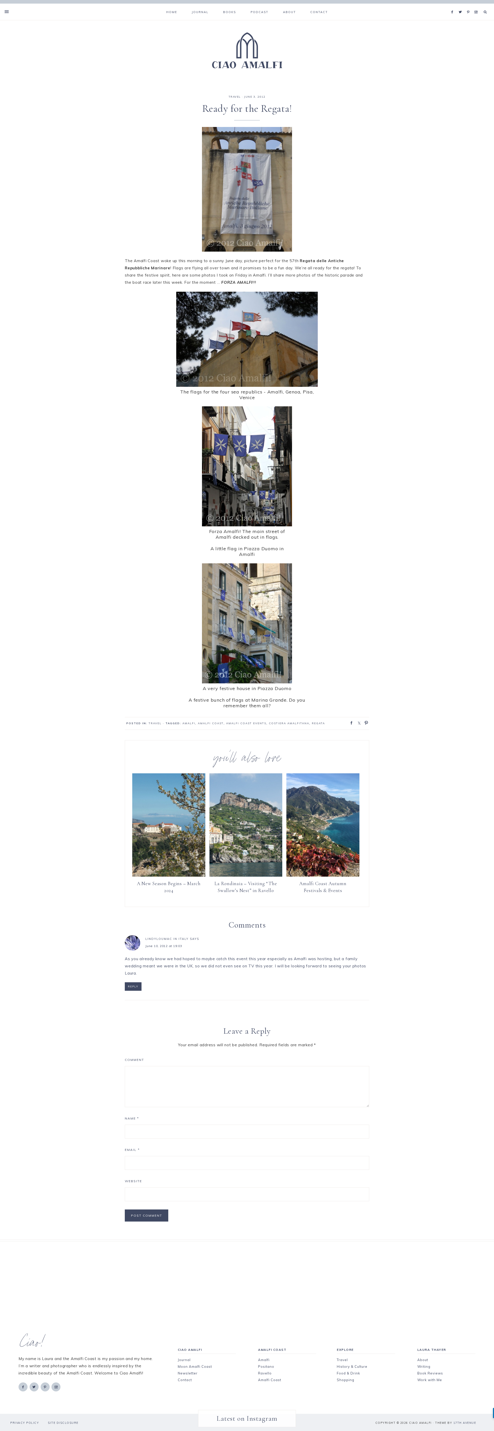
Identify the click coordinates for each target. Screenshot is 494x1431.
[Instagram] (477, 5)
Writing (423, 1366)
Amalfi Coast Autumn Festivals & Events (322, 886)
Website (133, 1181)
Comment (134, 1060)
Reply (133, 986)
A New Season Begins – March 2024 (169, 886)
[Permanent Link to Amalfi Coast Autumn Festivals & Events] (322, 875)
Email (132, 1150)
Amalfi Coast (211, 723)
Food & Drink (348, 1373)
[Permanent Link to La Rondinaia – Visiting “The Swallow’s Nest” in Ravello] (246, 875)
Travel (342, 1360)
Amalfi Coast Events (246, 723)
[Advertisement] (238, 1277)
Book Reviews (430, 1373)
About (422, 1360)
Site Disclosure (63, 1423)
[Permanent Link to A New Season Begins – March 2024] (168, 875)
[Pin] (365, 722)
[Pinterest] (469, 5)
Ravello (265, 1373)
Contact (185, 1380)
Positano (266, 1366)
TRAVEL (235, 96)
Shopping (345, 1380)
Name (132, 1118)
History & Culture (352, 1366)
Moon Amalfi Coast (195, 1366)
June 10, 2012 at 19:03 (163, 946)
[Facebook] (453, 5)
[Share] (350, 722)
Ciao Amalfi (247, 50)
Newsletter (188, 1373)
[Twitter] (461, 5)
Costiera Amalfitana (289, 723)
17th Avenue (464, 1423)
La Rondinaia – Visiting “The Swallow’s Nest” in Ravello (246, 886)
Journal (184, 1360)
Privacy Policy (24, 1423)
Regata (318, 723)
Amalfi (188, 723)
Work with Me (429, 1380)
